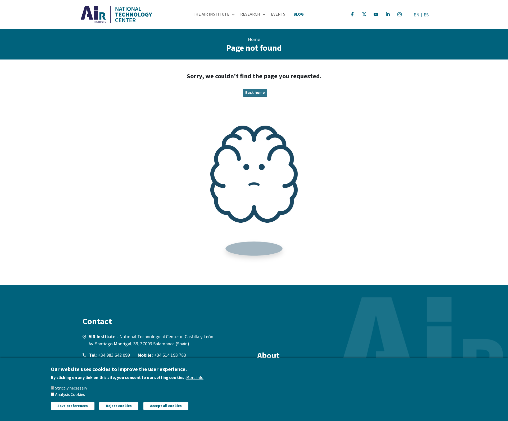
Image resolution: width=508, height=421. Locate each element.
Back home (255, 92)
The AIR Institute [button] (211, 14)
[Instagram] (399, 14)
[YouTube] (376, 14)
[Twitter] (364, 14)
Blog (298, 14)
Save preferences (72, 406)
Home (254, 39)
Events (278, 14)
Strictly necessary (71, 388)
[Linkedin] (388, 14)
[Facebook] (352, 14)
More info (194, 378)
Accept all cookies (166, 406)
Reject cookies (119, 406)
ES (426, 15)
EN (416, 15)
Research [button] (250, 14)
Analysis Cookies (70, 394)
